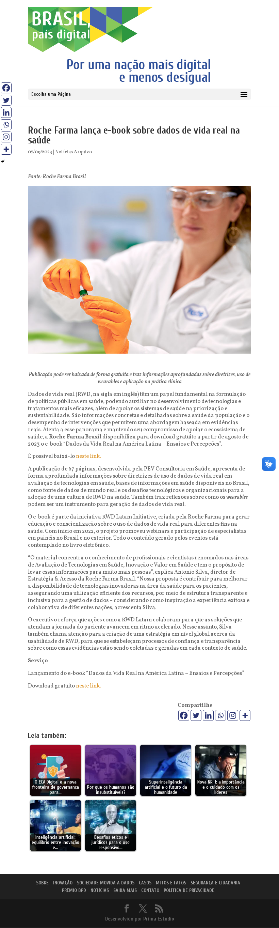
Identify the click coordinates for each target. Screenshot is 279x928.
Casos (145, 883)
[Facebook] (183, 715)
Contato (150, 890)
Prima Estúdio (158, 919)
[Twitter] (196, 715)
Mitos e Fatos (171, 883)
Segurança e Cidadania (215, 883)
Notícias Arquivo (73, 152)
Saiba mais (125, 890)
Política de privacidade (189, 890)
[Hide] (2, 161)
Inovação (62, 883)
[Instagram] (232, 715)
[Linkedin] (208, 715)
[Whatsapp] (220, 715)
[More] (245, 715)
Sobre (42, 883)
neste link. (88, 456)
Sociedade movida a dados (105, 883)
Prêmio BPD (74, 890)
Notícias (100, 890)
